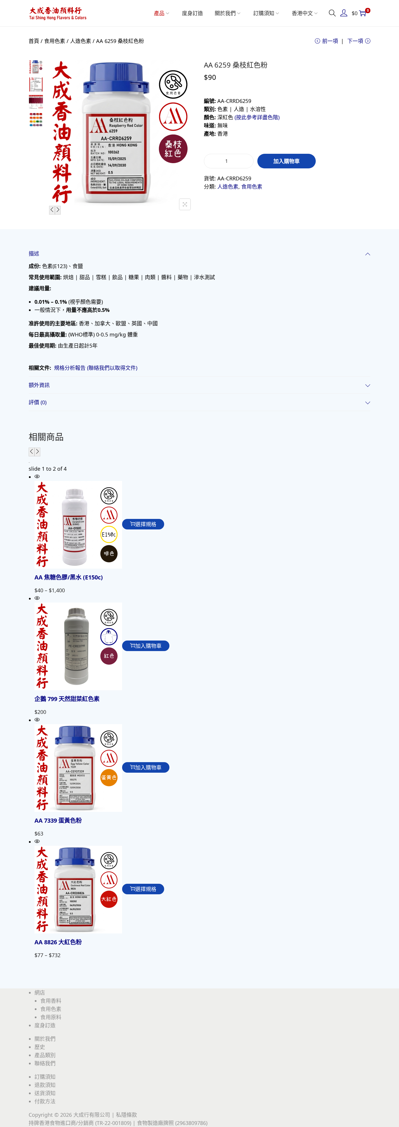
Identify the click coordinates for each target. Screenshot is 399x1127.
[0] (362, 13)
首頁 (34, 40)
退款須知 (44, 1084)
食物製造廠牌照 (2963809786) (172, 1122)
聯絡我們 (44, 1063)
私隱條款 (126, 1114)
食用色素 (54, 40)
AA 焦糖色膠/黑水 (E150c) (68, 577)
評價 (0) (37, 402)
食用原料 (50, 1017)
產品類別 (44, 1055)
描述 (34, 253)
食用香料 (50, 1000)
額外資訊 (39, 385)
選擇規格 (145, 524)
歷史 (39, 1046)
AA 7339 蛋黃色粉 (58, 820)
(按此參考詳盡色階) (257, 117)
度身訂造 (44, 1025)
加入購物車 (286, 161)
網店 (39, 992)
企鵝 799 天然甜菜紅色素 (67, 699)
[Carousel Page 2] (29, 462)
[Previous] (52, 210)
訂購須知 (44, 1076)
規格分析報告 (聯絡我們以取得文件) (95, 367)
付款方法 (44, 1101)
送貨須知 (44, 1093)
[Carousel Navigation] (199, 452)
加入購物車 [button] (148, 645)
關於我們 (44, 1038)
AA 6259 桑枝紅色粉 (236, 65)
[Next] (58, 210)
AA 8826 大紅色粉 (58, 942)
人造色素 (80, 40)
